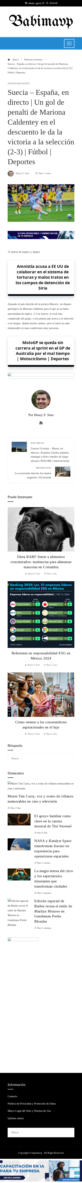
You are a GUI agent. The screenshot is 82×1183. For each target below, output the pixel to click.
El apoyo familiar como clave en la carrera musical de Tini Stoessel (53, 821)
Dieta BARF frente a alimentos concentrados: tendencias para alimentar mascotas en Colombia (41, 562)
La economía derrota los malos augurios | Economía (33, 473)
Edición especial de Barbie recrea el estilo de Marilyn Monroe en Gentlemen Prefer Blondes (53, 911)
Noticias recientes (19, 83)
